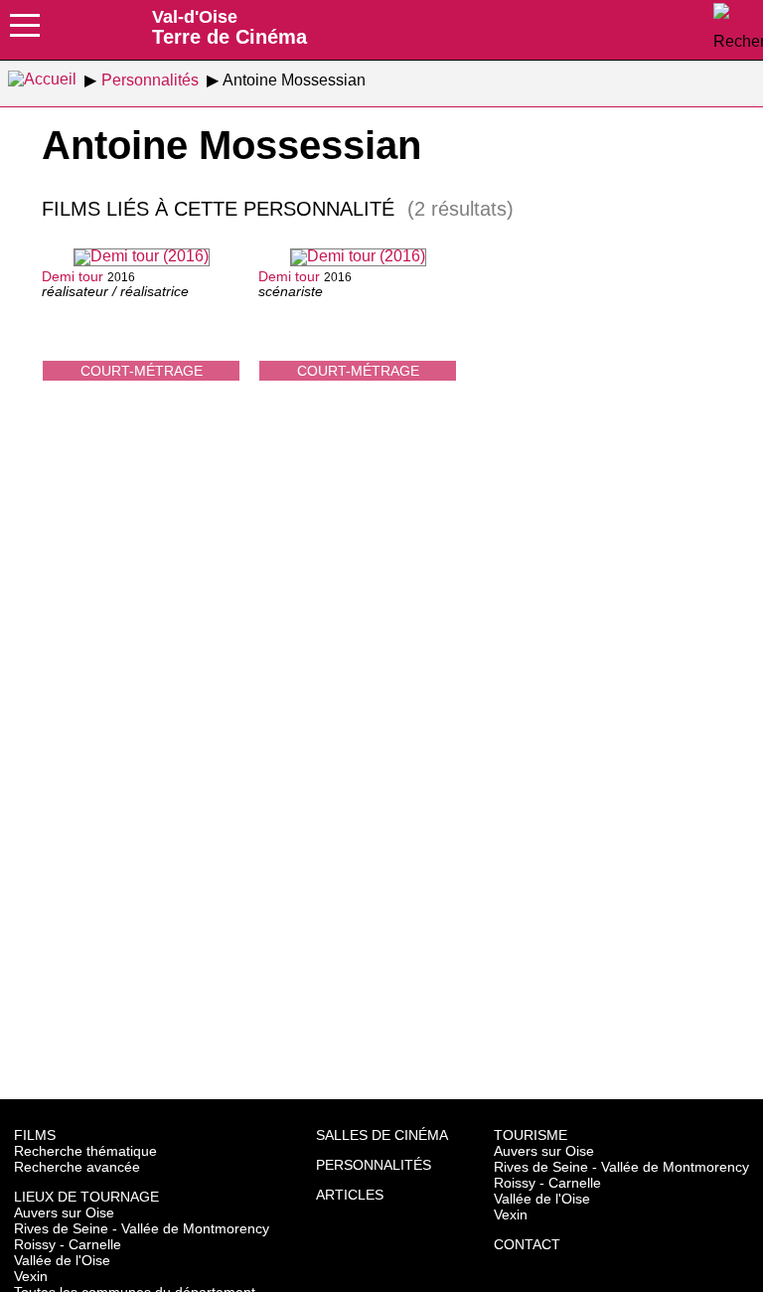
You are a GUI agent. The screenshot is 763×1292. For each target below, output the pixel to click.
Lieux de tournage (86, 1197)
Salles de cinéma (382, 1135)
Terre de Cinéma (229, 27)
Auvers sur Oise (64, 1212)
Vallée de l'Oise (62, 1260)
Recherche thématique (85, 1151)
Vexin (31, 1276)
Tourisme (530, 1135)
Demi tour (72, 276)
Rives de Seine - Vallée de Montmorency (141, 1228)
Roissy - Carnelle (67, 1244)
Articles (349, 1195)
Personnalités (373, 1165)
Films (35, 1135)
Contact (527, 1244)
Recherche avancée (77, 1167)
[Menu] (25, 32)
